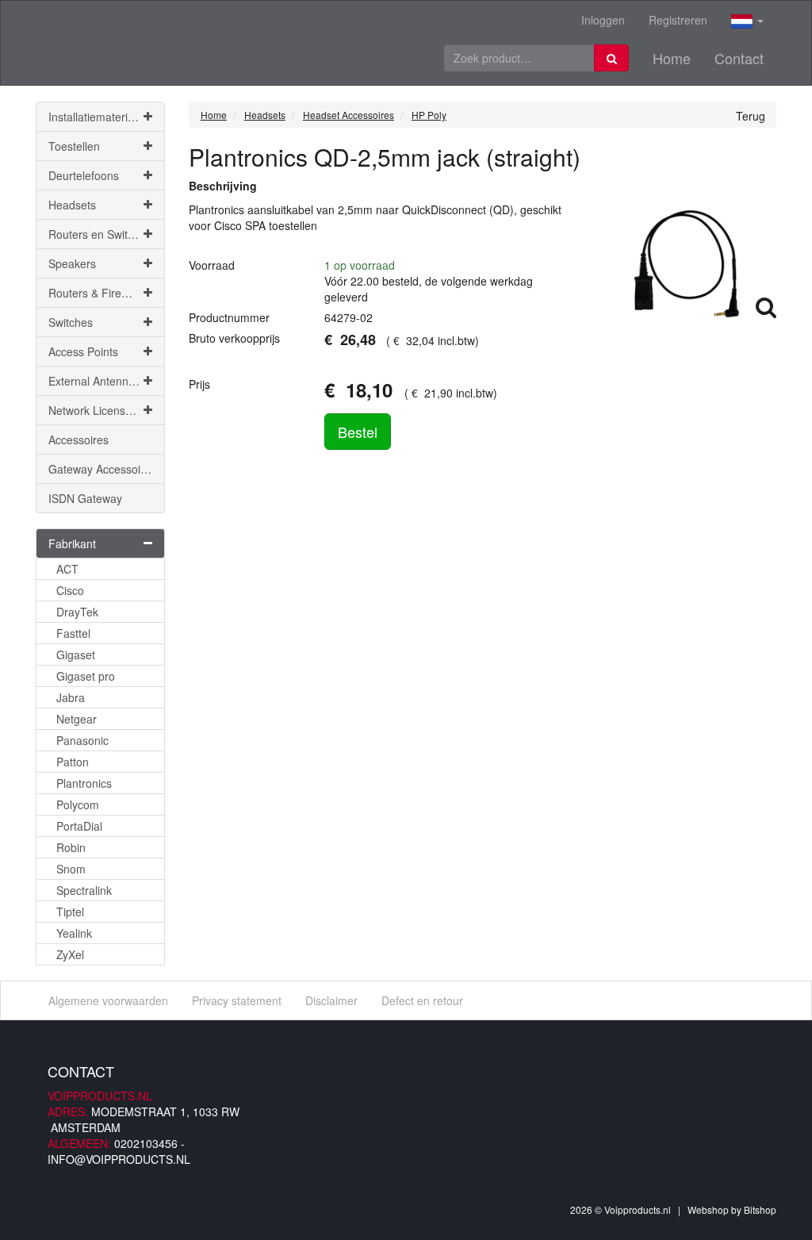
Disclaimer (331, 1000)
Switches (70, 322)
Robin (71, 847)
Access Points (83, 351)
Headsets (72, 205)
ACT (67, 569)
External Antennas (94, 381)
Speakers (72, 263)
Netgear (76, 719)
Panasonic (82, 740)
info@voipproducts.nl (119, 1159)
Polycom (77, 804)
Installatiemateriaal (95, 117)
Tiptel (70, 911)
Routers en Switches (99, 234)
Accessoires (78, 439)
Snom (71, 869)
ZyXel (70, 954)
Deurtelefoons (83, 175)
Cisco (70, 590)
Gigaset (75, 654)
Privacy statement (237, 1000)
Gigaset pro (85, 676)
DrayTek (77, 612)
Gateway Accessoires (102, 469)
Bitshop (760, 1209)
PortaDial (79, 826)
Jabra (70, 697)
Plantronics (84, 783)
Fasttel (73, 633)
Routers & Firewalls (97, 293)
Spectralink (84, 890)
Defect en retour (422, 1000)
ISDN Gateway (85, 498)
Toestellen (74, 146)
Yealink (74, 933)
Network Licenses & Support (106, 410)
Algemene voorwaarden (108, 1000)
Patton (72, 762)
